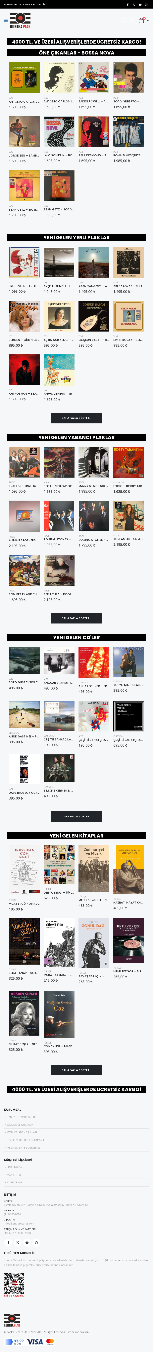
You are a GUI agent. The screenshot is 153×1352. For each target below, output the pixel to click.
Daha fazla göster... (76, 418)
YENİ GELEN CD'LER (76, 637)
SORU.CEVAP (14, 1182)
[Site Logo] (20, 20)
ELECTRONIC (119, 482)
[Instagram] (146, 4)
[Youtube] (140, 4)
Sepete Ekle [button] (33, 68)
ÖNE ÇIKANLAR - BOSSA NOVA (76, 52)
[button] (7, 20)
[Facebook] (127, 4)
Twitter (18, 1243)
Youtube (27, 1243)
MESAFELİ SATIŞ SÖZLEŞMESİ (24, 1147)
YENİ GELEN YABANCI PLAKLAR (76, 437)
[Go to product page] (24, 77)
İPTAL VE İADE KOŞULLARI (22, 1132)
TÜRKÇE (13, 900)
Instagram (36, 1243)
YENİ (11, 282)
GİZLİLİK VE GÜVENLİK (20, 1124)
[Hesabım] (131, 20)
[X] (133, 4)
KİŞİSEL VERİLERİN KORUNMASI (25, 1140)
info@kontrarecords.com (19, 1223)
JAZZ (11, 98)
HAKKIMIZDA (14, 1167)
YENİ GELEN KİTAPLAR (76, 835)
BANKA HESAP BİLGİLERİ (21, 1117)
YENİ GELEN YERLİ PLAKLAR (76, 237)
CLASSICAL (83, 682)
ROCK (12, 482)
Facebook (8, 1243)
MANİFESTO (14, 1175)
